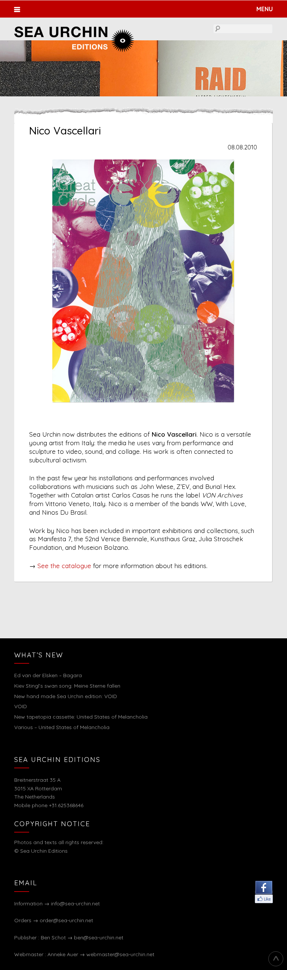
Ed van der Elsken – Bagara (48, 675)
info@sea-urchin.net (75, 903)
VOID (20, 706)
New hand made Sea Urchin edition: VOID (65, 696)
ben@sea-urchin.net (98, 937)
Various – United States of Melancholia (61, 727)
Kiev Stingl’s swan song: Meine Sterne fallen (67, 685)
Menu (264, 9)
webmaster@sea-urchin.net (120, 954)
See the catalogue (64, 566)
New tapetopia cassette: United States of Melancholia (81, 716)
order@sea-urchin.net (66, 920)
